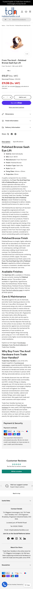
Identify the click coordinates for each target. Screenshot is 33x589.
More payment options (16, 107)
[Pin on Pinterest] (15, 134)
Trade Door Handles (11, 584)
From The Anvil (6, 66)
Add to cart (22, 97)
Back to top (16, 493)
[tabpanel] (16, 281)
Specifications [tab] (18, 142)
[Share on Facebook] (12, 134)
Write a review (16, 471)
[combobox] (16, 20)
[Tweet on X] (8, 134)
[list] (16, 42)
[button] (26, 12)
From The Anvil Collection (17, 345)
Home (3, 25)
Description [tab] (6, 142)
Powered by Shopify (22, 584)
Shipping (17, 86)
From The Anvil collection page (12, 290)
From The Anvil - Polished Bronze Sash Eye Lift (18, 25)
